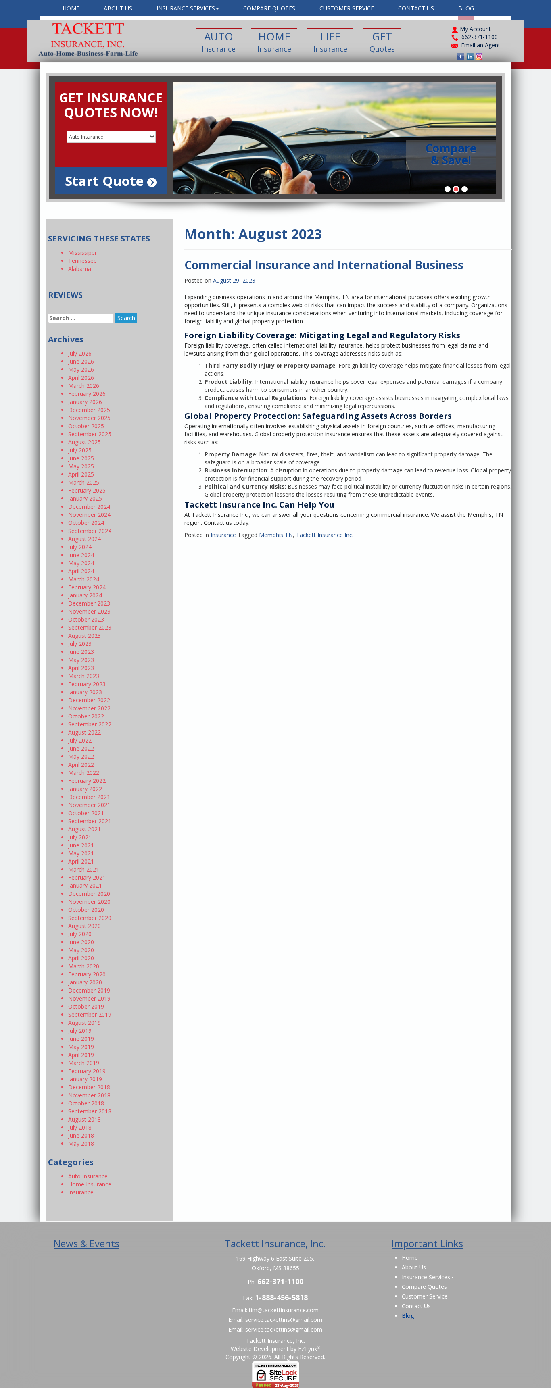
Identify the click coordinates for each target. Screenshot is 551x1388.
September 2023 (89, 627)
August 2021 (84, 829)
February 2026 (87, 393)
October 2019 (86, 1006)
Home (71, 8)
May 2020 (81, 950)
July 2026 (80, 353)
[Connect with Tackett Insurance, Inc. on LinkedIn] (470, 56)
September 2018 (89, 1111)
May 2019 (81, 1047)
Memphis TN (276, 535)
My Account (474, 29)
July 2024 (80, 547)
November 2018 (89, 1095)
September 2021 (89, 821)
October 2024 (86, 522)
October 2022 (86, 716)
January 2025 (85, 498)
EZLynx (307, 1349)
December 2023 (89, 603)
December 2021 (89, 797)
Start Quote (106, 181)
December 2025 (89, 410)
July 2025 (80, 450)
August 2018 (84, 1119)
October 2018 (86, 1103)
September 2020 (89, 918)
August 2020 (84, 926)
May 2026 (81, 369)
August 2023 (84, 635)
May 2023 (81, 660)
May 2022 (81, 756)
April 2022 (81, 764)
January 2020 (85, 982)
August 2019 (84, 1022)
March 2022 (83, 772)
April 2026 (81, 377)
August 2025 (84, 442)
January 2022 (85, 789)
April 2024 (81, 571)
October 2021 (86, 813)
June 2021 (81, 845)
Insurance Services (186, 8)
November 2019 (89, 998)
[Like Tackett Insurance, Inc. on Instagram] (479, 56)
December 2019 (89, 990)
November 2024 (89, 514)
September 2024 (89, 531)
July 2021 (80, 837)
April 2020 (81, 958)
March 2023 (83, 676)
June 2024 (81, 555)
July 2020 (80, 934)
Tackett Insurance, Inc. (275, 1340)
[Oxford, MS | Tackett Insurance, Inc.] (86, 39)
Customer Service (346, 8)
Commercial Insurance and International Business (323, 265)
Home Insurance (89, 1184)
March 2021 (83, 869)
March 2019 (83, 1063)
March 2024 (83, 579)
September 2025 (89, 434)
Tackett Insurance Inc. (324, 535)
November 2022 (89, 708)
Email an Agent (480, 45)
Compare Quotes (269, 8)
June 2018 (81, 1135)
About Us (118, 8)
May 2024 (81, 563)
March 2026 (83, 385)
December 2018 (89, 1087)
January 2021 (85, 885)
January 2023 (85, 692)
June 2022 (81, 748)
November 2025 (89, 418)
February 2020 (87, 974)
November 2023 (89, 611)
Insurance (223, 535)
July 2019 (80, 1030)
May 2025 (81, 466)
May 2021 (81, 853)
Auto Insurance (88, 1176)
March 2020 (83, 966)
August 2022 (84, 732)
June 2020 (81, 942)
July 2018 (80, 1127)
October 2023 (86, 619)
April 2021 (81, 861)
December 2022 (89, 700)
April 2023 (81, 668)
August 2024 (84, 539)
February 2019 (87, 1071)
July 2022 (80, 740)
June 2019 (81, 1039)
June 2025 (81, 458)
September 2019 (89, 1014)
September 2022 (89, 724)
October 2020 (86, 910)
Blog (466, 8)
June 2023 (81, 652)
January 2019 (85, 1079)
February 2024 (87, 587)
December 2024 (89, 506)
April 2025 (81, 474)
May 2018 (81, 1143)
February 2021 (87, 877)
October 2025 (86, 426)
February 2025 (87, 490)
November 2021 (89, 805)
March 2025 (83, 482)
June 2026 (81, 361)
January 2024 (85, 595)
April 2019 (81, 1055)
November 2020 (89, 901)
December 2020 (89, 893)
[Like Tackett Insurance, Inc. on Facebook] (460, 56)
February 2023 (87, 684)
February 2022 (87, 781)
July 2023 (80, 643)
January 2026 (85, 402)
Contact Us (416, 8)
